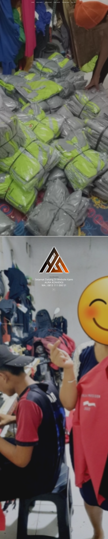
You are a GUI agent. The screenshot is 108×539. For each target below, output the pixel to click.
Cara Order (57, 2)
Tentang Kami (65, 2)
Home (32, 2)
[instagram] (54, 289)
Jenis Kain (39, 2)
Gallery (73, 2)
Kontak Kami (48, 2)
